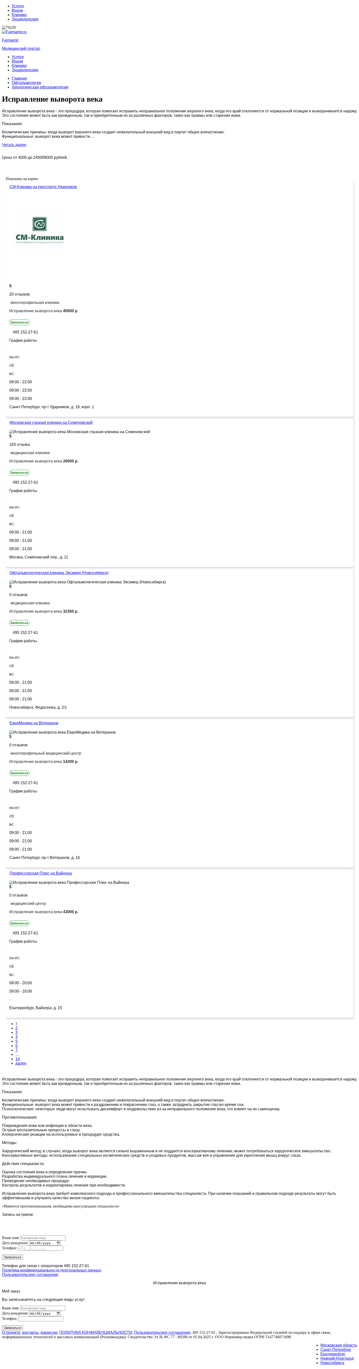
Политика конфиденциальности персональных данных (51, 1270)
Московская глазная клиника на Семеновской (51, 422)
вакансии (49, 1332)
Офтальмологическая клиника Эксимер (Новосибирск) (59, 573)
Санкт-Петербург (335, 1350)
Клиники (19, 15)
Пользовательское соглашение (30, 1275)
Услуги (18, 6)
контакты (30, 1332)
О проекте (11, 1332)
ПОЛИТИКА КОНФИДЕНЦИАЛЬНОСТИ (95, 1332)
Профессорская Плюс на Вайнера (41, 873)
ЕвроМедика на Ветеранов (34, 723)
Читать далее (14, 145)
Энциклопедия (25, 19)
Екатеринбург (332, 1354)
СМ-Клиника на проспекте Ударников (43, 187)
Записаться (19, 322)
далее (20, 1063)
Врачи (17, 10)
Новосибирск (332, 1363)
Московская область (338, 1345)
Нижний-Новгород (337, 1358)
